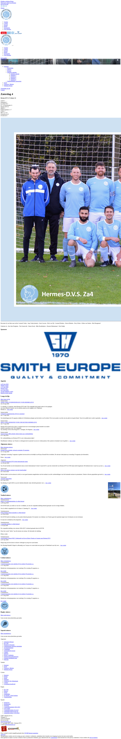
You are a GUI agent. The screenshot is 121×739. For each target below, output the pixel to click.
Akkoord (3, 734)
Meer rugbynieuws (5, 615)
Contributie (7, 649)
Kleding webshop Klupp (7, 1)
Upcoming (3, 59)
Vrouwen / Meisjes (9, 84)
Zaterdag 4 (13, 77)
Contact (3, 90)
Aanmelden (7, 694)
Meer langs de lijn (5, 399)
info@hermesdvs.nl (6, 721)
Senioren (6, 66)
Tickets (2, 8)
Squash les (6, 702)
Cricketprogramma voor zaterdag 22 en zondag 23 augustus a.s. (17, 584)
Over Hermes (7, 55)
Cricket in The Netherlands (11, 681)
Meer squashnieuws (6, 633)
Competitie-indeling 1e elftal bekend (10, 524)
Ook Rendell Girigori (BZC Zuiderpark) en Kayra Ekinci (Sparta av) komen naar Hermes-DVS (25, 538)
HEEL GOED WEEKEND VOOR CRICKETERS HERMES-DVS (19, 422)
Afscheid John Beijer (6, 478)
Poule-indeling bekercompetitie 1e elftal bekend (13, 512)
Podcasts (6, 659)
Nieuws (9, 69)
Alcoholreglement (8, 647)
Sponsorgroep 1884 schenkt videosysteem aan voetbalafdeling (17, 434)
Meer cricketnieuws (6, 561)
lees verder (10, 409)
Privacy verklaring (8, 655)
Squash (6, 50)
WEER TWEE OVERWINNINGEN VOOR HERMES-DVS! (17, 402)
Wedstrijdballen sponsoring (14, 81)
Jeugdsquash (7, 704)
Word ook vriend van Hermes (8, 3)
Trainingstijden (8, 697)
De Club (6, 643)
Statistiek (6, 679)
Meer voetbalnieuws (6, 498)
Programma (10, 68)
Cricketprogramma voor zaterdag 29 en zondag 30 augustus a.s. (17, 564)
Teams (5, 692)
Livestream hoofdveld (9, 684)
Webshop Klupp (8, 85)
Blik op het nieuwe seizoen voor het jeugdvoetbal (13, 470)
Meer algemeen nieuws (7, 447)
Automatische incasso (9, 650)
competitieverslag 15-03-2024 (11, 713)
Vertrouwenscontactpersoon (11, 656)
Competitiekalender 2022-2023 (12, 707)
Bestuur (9, 71)
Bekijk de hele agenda (6, 393)
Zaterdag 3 (13, 75)
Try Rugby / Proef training (11, 695)
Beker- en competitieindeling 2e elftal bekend (12, 501)
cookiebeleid (54, 737)
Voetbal (6, 48)
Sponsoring (7, 53)
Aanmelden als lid (5, 88)
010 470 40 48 (4, 4)
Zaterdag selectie (15, 74)
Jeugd (5, 82)
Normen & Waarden (9, 645)
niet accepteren (93, 737)
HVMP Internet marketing (31, 733)
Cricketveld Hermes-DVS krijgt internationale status (14, 461)
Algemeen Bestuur (9, 642)
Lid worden (4, 58)
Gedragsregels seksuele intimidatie (13, 646)
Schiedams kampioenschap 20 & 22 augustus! (13, 413)
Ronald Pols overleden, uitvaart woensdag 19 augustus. (15, 450)
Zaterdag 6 (13, 80)
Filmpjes (6, 653)
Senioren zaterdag (12, 72)
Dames (6, 676)
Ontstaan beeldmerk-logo (10, 658)
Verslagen (6, 705)
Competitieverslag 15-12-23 (11, 710)
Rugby (5, 52)
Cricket (6, 49)
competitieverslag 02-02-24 (11, 711)
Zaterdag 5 (13, 78)
